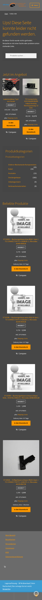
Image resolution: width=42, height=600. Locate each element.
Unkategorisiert (14, 182)
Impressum (9, 548)
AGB (7, 552)
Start (6, 14)
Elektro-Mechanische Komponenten (22, 165)
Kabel (10, 169)
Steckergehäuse (14, 177)
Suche (21, 596)
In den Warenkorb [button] (11, 124)
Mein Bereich (10, 535)
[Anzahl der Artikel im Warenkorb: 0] (5, 567)
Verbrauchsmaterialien (17, 186)
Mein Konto (7, 596)
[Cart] (36, 593)
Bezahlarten (10, 539)
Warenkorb (32, 594)
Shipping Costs (13, 118)
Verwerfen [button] (6, 589)
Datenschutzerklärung (14, 557)
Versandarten (10, 544)
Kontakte (12, 173)
